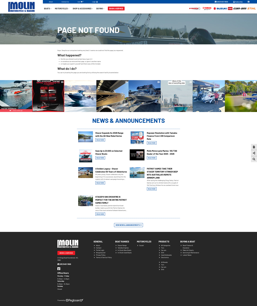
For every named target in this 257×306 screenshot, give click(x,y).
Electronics (165, 257)
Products (164, 241)
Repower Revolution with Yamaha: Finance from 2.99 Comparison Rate (162, 136)
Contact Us (65, 2)
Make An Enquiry (188, 250)
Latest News (187, 255)
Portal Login (100, 250)
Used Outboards (166, 255)
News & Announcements (128, 120)
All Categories (165, 245)
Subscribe (239, 2)
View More (85, 137)
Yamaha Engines (123, 248)
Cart (80, 2)
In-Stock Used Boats (125, 253)
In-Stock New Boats (124, 250)
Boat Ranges (122, 241)
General (98, 241)
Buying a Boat (187, 241)
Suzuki (141, 245)
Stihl (162, 253)
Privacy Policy (100, 255)
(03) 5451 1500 (222, 2)
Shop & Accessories (82, 8)
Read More (100, 140)
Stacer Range (122, 245)
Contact (98, 248)
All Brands (164, 262)
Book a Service (116, 8)
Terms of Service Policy (104, 257)
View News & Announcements (127, 225)
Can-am (163, 250)
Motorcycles (144, 241)
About (51, 2)
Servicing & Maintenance (191, 253)
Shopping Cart (101, 253)
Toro (162, 248)
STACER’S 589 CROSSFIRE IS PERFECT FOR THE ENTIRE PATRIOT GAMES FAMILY (111, 200)
